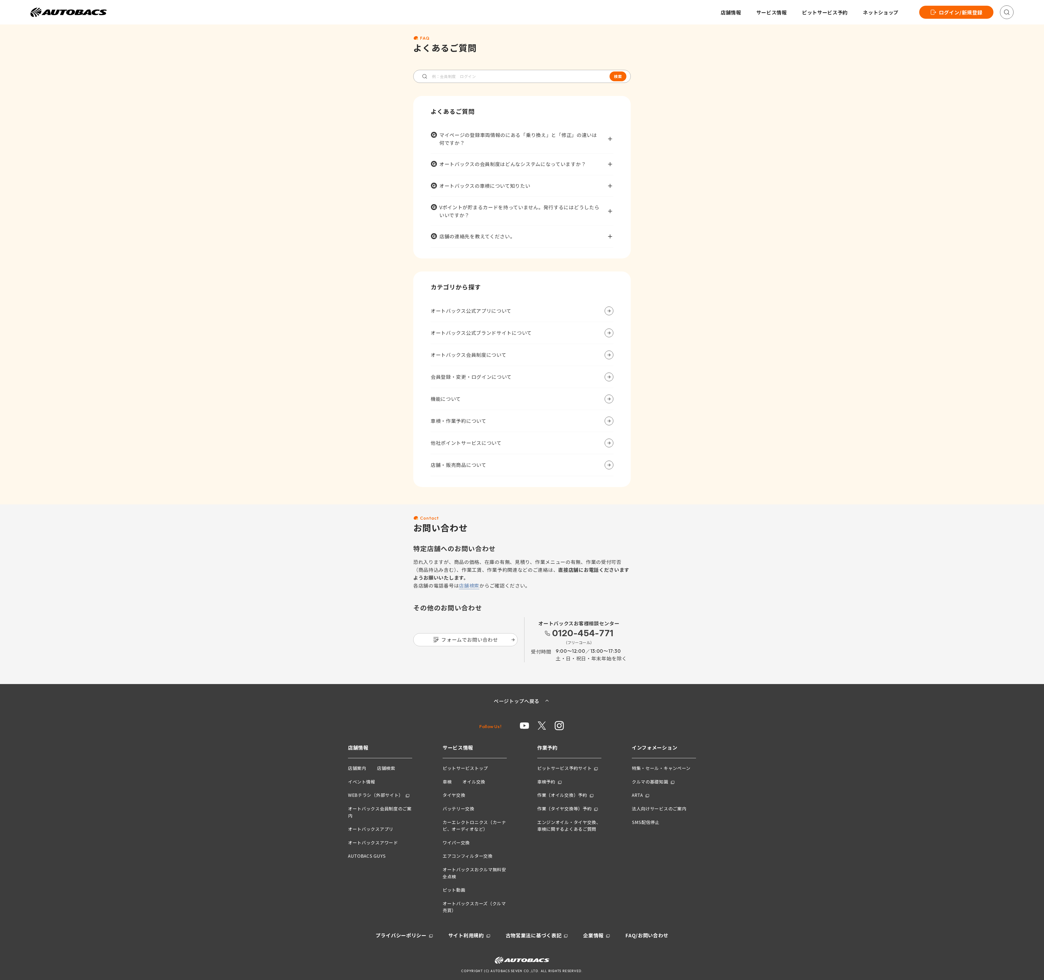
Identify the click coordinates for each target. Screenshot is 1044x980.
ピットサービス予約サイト (564, 768)
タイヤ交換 (454, 795)
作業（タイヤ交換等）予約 (564, 808)
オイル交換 (473, 781)
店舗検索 (469, 585)
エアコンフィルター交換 (468, 856)
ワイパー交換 (456, 842)
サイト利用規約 (466, 935)
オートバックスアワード (373, 842)
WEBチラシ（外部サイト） (375, 795)
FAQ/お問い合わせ (646, 935)
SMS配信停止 (646, 822)
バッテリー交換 (458, 808)
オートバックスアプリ (370, 829)
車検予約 (546, 781)
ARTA (637, 795)
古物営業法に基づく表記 (534, 935)
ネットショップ (881, 12)
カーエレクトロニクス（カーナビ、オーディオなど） (474, 825)
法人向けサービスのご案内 (659, 808)
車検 (447, 781)
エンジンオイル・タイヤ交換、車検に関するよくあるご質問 (569, 825)
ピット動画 (454, 890)
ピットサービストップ (465, 768)
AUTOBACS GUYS (367, 856)
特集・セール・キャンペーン (661, 768)
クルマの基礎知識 (650, 781)
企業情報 (593, 935)
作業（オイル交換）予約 (562, 795)
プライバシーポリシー (401, 935)
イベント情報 (361, 781)
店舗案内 (357, 768)
